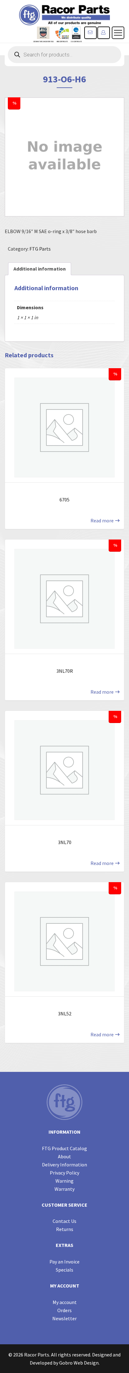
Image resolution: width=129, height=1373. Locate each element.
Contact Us (64, 1221)
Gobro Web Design (79, 1363)
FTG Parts (40, 249)
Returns (64, 1229)
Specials (64, 1270)
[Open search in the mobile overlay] (64, 54)
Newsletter (64, 1318)
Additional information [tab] (39, 269)
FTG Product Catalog (64, 1148)
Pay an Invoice (64, 1261)
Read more (102, 520)
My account (65, 1302)
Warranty (64, 1189)
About (64, 1156)
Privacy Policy (64, 1173)
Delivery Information (64, 1164)
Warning (64, 1181)
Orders (64, 1310)
